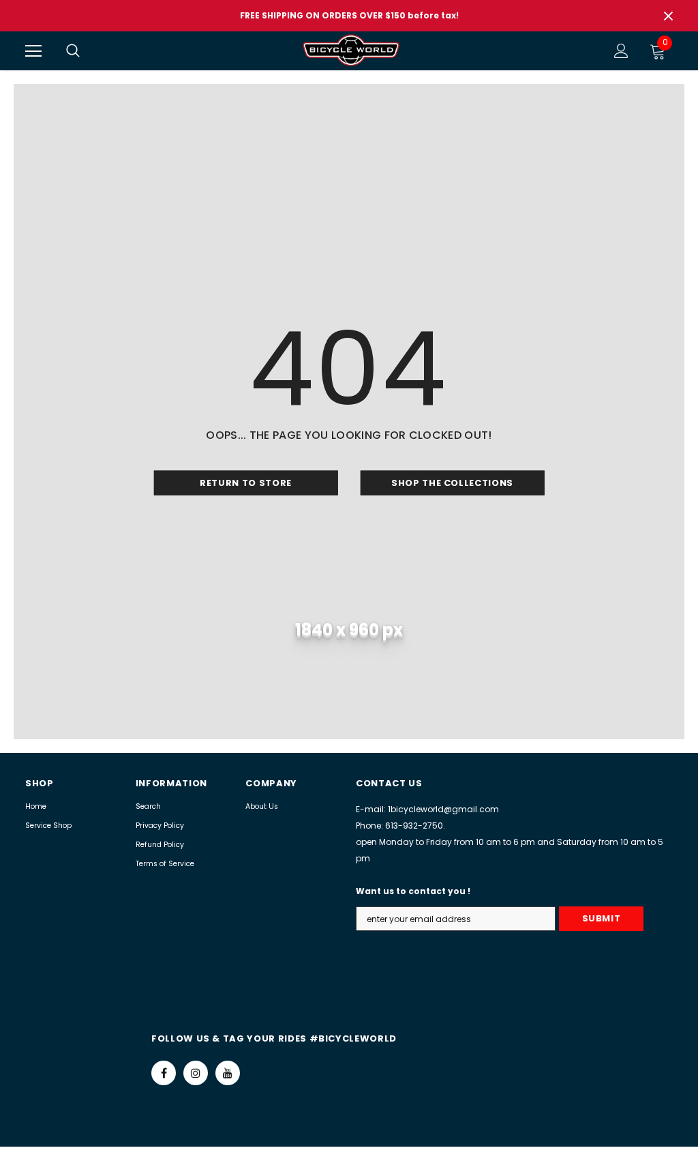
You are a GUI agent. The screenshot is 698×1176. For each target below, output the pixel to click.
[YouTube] (227, 1073)
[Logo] (351, 50)
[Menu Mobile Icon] (33, 51)
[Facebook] (163, 1073)
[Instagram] (195, 1073)
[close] (668, 16)
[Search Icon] (86, 51)
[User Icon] (621, 51)
